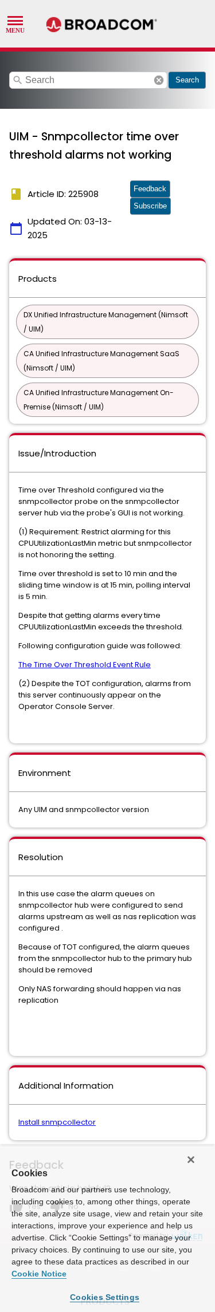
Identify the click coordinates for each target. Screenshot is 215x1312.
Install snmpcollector (57, 1122)
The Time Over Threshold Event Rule (84, 664)
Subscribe (150, 206)
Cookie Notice (39, 1273)
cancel (159, 80)
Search (187, 80)
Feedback (150, 188)
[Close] (190, 1159)
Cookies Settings (104, 1297)
